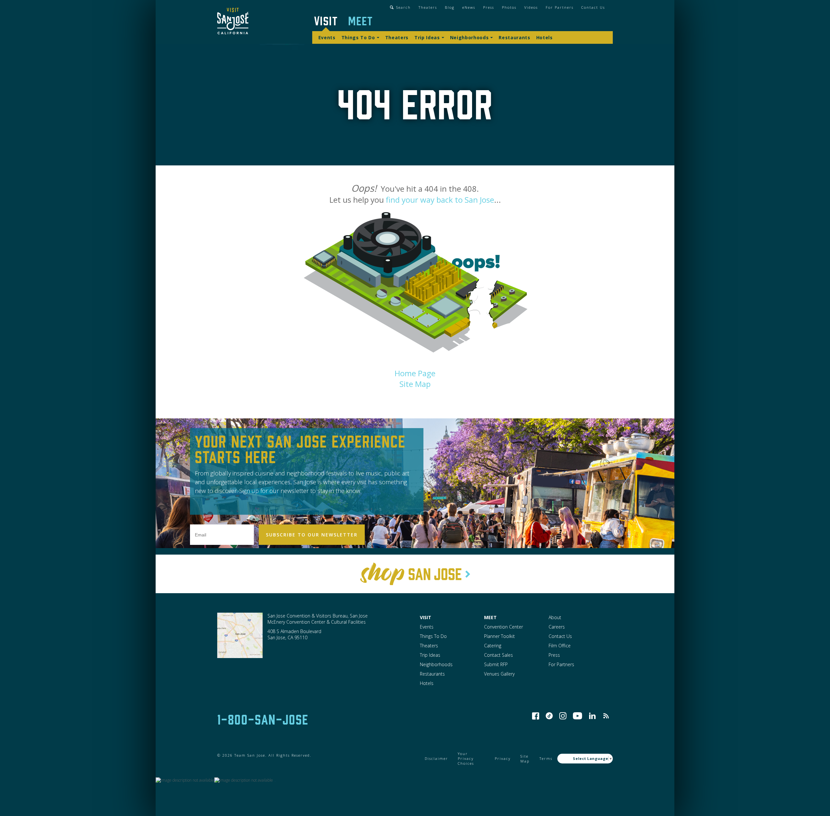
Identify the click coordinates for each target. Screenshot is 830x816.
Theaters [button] (428, 7)
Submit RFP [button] (496, 664)
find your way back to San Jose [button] (440, 199)
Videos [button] (531, 7)
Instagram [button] (562, 715)
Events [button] (327, 37)
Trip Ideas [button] (427, 37)
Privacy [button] (503, 758)
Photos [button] (509, 7)
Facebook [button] (535, 715)
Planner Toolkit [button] (499, 636)
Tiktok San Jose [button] (549, 715)
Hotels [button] (544, 37)
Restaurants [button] (514, 37)
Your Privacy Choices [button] (466, 758)
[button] (232, 22)
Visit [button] (326, 20)
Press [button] (488, 7)
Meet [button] (360, 20)
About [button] (555, 617)
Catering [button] (492, 645)
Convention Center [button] (503, 627)
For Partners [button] (560, 7)
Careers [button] (557, 627)
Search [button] (403, 7)
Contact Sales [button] (498, 655)
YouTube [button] (577, 715)
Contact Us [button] (593, 7)
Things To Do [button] (358, 37)
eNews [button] (468, 7)
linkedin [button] (592, 715)
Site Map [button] (415, 383)
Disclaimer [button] (436, 758)
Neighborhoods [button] (469, 37)
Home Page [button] (415, 373)
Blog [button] (450, 7)
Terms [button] (546, 758)
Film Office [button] (560, 645)
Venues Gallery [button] (499, 674)
